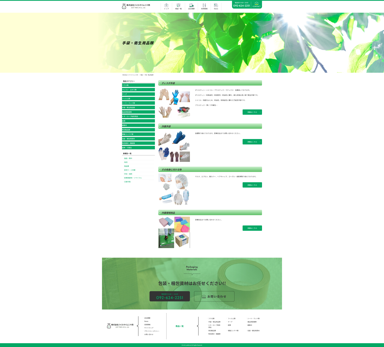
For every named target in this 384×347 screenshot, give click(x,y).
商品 (141, 75)
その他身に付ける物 (171, 169)
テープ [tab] (124, 94)
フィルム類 (231, 318)
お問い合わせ (148, 334)
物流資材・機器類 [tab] (128, 143)
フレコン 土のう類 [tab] (129, 89)
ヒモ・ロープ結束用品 (214, 326)
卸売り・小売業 (129, 170)
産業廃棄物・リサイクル (133, 178)
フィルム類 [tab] (126, 98)
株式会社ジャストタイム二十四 (130, 75)
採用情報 (147, 324)
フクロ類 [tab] (125, 85)
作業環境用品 (168, 212)
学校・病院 (128, 174)
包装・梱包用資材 (254, 330)
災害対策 (127, 181)
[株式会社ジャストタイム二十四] (136, 8)
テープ (230, 322)
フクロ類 (211, 318)
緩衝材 (250, 325)
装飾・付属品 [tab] (127, 147)
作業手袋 (166, 126)
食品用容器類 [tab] (127, 112)
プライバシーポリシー (151, 331)
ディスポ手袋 (168, 83)
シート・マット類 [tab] (128, 103)
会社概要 (147, 318)
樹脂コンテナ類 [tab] (127, 134)
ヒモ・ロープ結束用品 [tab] (130, 116)
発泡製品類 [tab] (126, 130)
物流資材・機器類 (214, 334)
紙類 (229, 325)
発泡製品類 (212, 330)
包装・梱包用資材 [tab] (128, 138)
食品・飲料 (128, 158)
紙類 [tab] (123, 121)
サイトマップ (148, 328)
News (146, 321)
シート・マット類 (254, 318)
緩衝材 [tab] (124, 125)
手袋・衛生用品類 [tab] (128, 107)
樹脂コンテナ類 (233, 330)
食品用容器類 (252, 322)
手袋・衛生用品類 (214, 322)
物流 (125, 162)
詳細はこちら (252, 112)
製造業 (126, 166)
